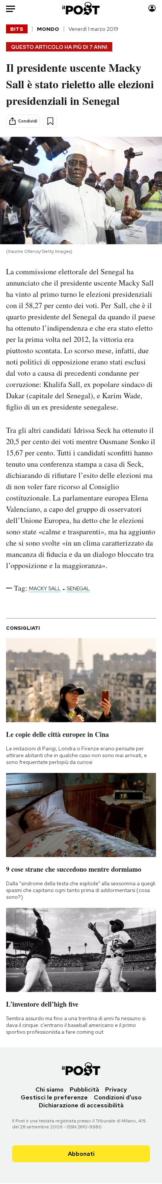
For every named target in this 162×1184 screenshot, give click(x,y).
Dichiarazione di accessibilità (81, 1105)
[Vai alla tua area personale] (152, 8)
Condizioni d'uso (118, 1097)
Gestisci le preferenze (54, 1097)
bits (16, 29)
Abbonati (81, 1154)
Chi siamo (49, 1089)
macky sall (45, 588)
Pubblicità (84, 1089)
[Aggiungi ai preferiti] (50, 121)
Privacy (116, 1089)
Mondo (48, 29)
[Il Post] (81, 8)
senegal (78, 588)
